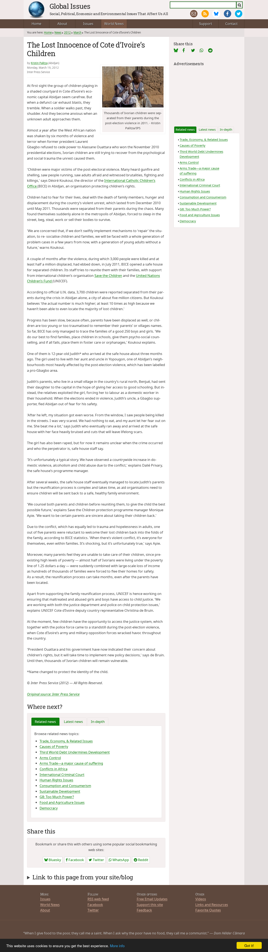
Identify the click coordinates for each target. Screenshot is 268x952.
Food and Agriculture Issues (62, 802)
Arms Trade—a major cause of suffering (71, 763)
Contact (231, 23)
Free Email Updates (152, 899)
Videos (200, 899)
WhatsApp (120, 859)
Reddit (142, 859)
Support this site (150, 904)
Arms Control (50, 757)
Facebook (76, 859)
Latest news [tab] (73, 721)
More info (117, 945)
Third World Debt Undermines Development (75, 752)
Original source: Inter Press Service (53, 694)
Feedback (144, 910)
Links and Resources (211, 904)
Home (36, 23)
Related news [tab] (45, 721)
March (77, 32)
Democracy (49, 808)
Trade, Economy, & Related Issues (66, 741)
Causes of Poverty (54, 746)
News (57, 32)
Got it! (249, 945)
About (62, 23)
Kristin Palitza (39, 63)
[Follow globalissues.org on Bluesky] (216, 14)
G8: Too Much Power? (57, 796)
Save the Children (108, 275)
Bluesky (54, 859)
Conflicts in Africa (53, 768)
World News (114, 23)
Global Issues (70, 6)
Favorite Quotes (208, 910)
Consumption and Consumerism (65, 785)
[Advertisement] (207, 93)
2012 (67, 32)
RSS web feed (98, 899)
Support (205, 23)
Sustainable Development (60, 791)
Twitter (98, 859)
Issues (88, 23)
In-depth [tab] (98, 721)
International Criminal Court (62, 774)
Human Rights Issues (56, 780)
